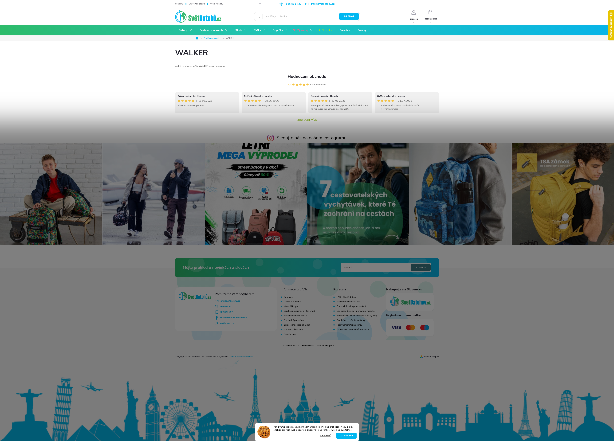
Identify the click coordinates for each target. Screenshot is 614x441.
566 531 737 (226, 306)
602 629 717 (226, 312)
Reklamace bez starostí (295, 315)
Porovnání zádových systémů (351, 306)
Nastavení (325, 435)
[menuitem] (185, 30)
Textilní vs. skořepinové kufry (351, 320)
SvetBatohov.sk (291, 345)
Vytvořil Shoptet (431, 356)
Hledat (349, 16)
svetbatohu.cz (227, 323)
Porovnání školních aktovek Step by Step (357, 315)
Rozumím (348, 435)
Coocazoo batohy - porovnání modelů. (356, 311)
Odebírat (420, 267)
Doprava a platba (197, 3)
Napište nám (290, 334)
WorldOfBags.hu (325, 345)
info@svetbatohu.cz (230, 300)
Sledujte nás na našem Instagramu (311, 138)
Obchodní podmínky (294, 320)
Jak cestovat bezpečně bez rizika (353, 329)
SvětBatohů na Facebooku (233, 317)
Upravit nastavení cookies (241, 356)
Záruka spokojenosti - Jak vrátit (299, 310)
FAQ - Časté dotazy (346, 297)
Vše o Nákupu (216, 3)
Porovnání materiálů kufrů (349, 325)
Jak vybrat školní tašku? (348, 302)
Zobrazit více (307, 120)
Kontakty (179, 3)
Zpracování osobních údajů (297, 324)
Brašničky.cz (308, 345)
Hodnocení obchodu (307, 76)
